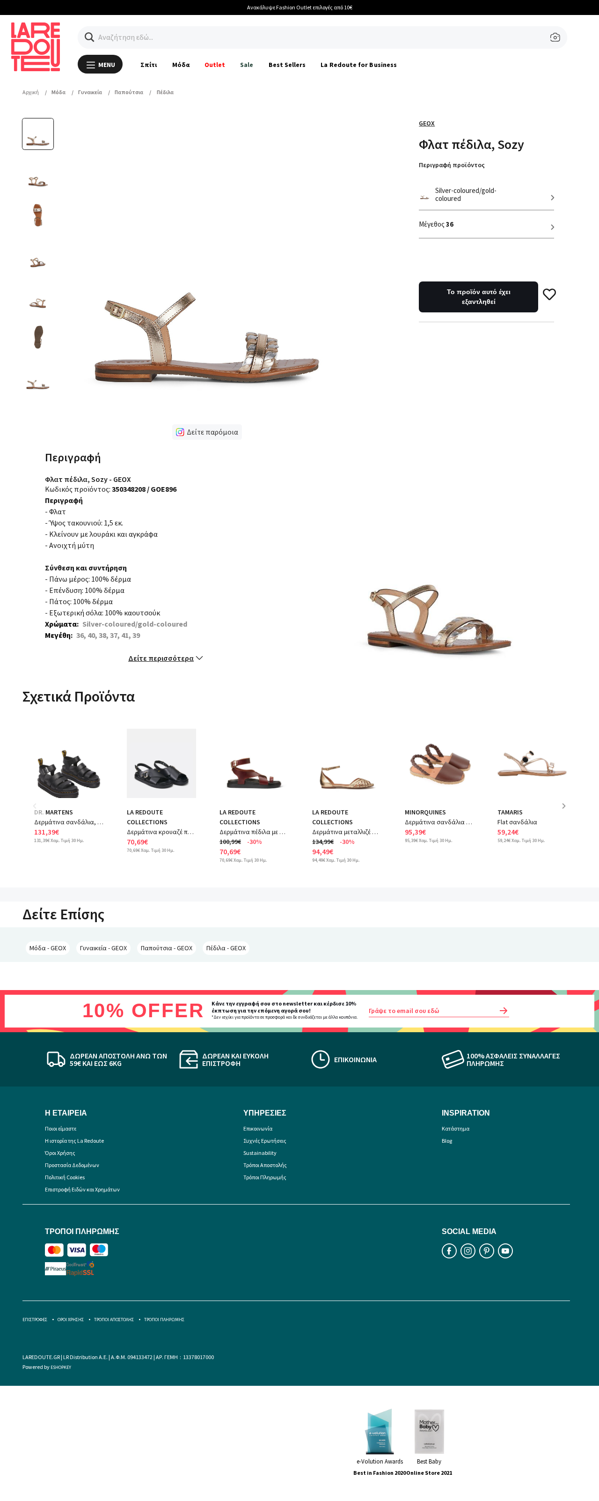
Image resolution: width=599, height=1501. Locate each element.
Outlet (215, 64)
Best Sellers (287, 64)
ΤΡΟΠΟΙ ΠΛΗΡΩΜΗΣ (164, 1319)
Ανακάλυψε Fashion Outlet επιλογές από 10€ (299, 7)
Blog (447, 1140)
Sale (246, 64)
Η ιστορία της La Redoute (74, 1140)
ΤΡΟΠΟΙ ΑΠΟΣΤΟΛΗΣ (114, 1319)
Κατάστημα (455, 1128)
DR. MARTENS (53, 812)
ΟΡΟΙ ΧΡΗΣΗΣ (71, 1319)
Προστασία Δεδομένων (72, 1164)
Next (567, 813)
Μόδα (181, 64)
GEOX (427, 123)
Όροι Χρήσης (60, 1152)
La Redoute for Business (359, 64)
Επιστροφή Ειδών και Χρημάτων (82, 1189)
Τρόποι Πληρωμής (264, 1177)
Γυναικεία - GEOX (103, 948)
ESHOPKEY (61, 1367)
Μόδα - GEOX (47, 948)
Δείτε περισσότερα (161, 658)
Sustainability (260, 1152)
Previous (41, 813)
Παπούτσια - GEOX (166, 948)
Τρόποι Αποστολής (265, 1164)
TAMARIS (510, 812)
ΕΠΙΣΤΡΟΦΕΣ (34, 1319)
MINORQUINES (425, 812)
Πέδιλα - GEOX (226, 948)
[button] (90, 37)
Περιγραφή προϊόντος (452, 165)
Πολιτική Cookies (65, 1177)
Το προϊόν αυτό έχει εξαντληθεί (479, 296)
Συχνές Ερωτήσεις (264, 1140)
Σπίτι (148, 64)
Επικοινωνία (257, 1128)
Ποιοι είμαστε (60, 1128)
